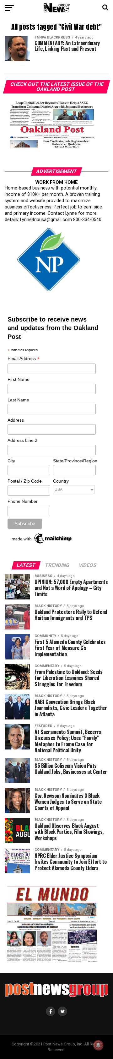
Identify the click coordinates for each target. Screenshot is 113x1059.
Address (16, 420)
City (11, 460)
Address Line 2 (22, 440)
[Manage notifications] (98, 1045)
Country (61, 481)
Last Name (18, 399)
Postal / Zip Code (25, 481)
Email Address (24, 359)
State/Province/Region (74, 460)
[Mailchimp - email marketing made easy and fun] (42, 543)
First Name (19, 379)
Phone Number (23, 501)
